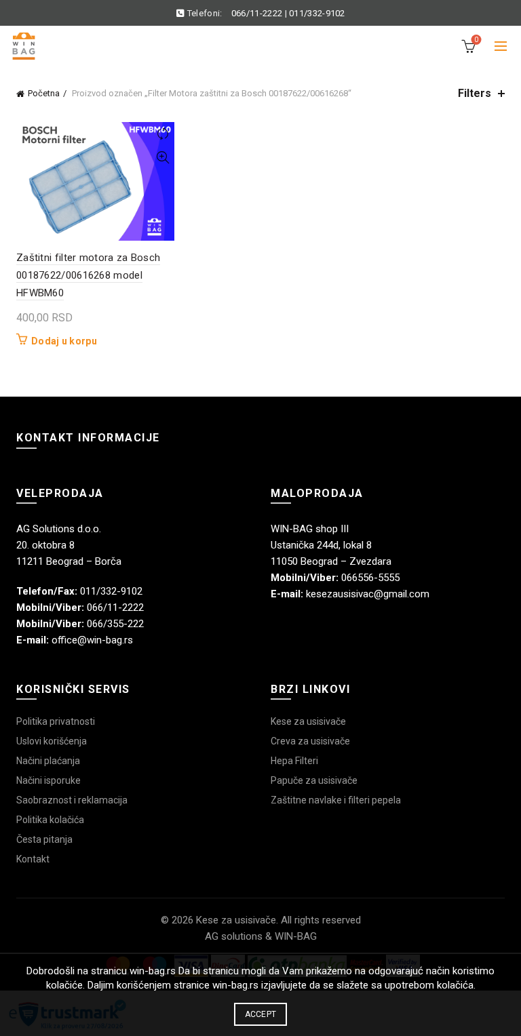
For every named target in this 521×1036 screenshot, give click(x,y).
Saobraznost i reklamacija (72, 800)
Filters (474, 93)
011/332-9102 (317, 13)
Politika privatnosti (55, 721)
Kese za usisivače (308, 721)
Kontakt (33, 859)
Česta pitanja (44, 839)
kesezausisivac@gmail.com (367, 594)
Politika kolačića (50, 819)
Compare (162, 134)
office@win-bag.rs (92, 640)
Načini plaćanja (48, 760)
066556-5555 (370, 578)
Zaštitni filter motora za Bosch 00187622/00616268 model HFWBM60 (88, 276)
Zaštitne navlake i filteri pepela (336, 800)
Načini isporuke (48, 780)
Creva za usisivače (310, 741)
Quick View (162, 158)
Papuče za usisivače (314, 780)
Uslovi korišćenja (51, 741)
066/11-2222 (256, 13)
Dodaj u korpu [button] (64, 341)
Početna (44, 93)
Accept (261, 1014)
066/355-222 (115, 624)
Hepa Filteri (294, 760)
